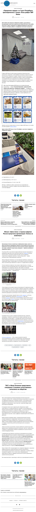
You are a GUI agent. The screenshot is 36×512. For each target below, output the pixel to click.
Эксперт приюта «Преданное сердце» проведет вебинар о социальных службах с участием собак (17, 213)
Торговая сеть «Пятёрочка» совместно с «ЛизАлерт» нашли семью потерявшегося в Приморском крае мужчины (18, 373)
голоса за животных (8, 345)
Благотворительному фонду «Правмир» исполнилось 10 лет (29, 372)
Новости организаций (18, 8)
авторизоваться (23, 492)
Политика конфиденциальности (18, 510)
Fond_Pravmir (27, 374)
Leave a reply (23, 392)
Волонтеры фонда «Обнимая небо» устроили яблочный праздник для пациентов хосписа (30, 483)
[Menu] (34, 3)
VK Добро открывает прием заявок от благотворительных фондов (30, 206)
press (14, 392)
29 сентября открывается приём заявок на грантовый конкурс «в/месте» (18, 476)
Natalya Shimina (17, 17)
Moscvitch (2, 374)
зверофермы (25, 345)
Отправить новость (23, 500)
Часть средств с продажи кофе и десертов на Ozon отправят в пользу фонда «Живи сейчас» (5, 476)
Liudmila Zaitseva (17, 238)
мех (29, 345)
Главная (11, 500)
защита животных (17, 345)
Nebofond (26, 486)
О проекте (16, 500)
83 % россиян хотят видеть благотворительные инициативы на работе (6, 372)
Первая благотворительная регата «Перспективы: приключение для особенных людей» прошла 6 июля (6, 206)
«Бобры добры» (13, 126)
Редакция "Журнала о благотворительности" (7, 479)
